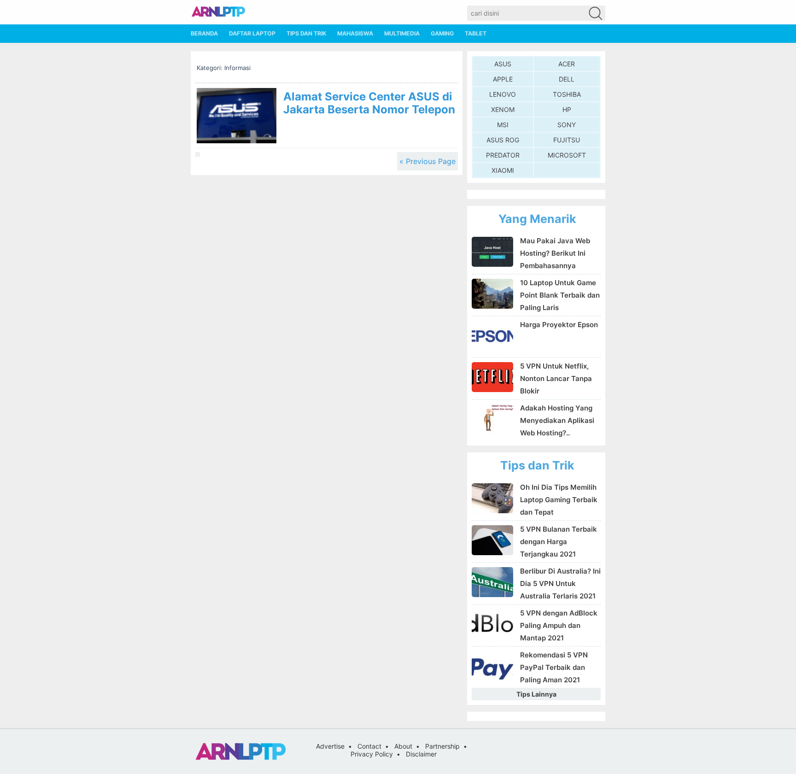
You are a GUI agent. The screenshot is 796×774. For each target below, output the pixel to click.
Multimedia (402, 33)
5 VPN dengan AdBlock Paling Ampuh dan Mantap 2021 (558, 625)
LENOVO (502, 94)
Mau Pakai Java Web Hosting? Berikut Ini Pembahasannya (555, 253)
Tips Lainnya (536, 694)
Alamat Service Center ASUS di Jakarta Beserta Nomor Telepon (369, 103)
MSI (503, 125)
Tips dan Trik (306, 33)
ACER (566, 64)
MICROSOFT (567, 155)
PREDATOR (503, 155)
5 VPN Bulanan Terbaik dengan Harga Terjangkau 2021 (558, 541)
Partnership (442, 746)
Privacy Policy (372, 754)
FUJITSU (566, 140)
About (403, 746)
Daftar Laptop (252, 33)
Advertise (330, 746)
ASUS (502, 64)
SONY (566, 125)
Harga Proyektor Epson (559, 324)
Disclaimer (421, 754)
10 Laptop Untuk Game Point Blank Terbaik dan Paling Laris (560, 295)
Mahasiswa (355, 33)
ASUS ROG (502, 140)
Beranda (204, 33)
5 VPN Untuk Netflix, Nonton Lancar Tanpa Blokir (556, 378)
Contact (369, 746)
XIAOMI (503, 170)
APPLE (503, 79)
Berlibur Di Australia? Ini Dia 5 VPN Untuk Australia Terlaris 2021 (560, 583)
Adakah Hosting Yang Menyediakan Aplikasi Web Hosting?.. (557, 420)
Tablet (475, 33)
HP (566, 109)
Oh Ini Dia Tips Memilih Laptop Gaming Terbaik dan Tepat (558, 499)
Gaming (442, 33)
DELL (566, 79)
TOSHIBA (567, 94)
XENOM (503, 109)
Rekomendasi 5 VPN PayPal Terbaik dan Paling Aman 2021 (554, 667)
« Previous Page (427, 161)
